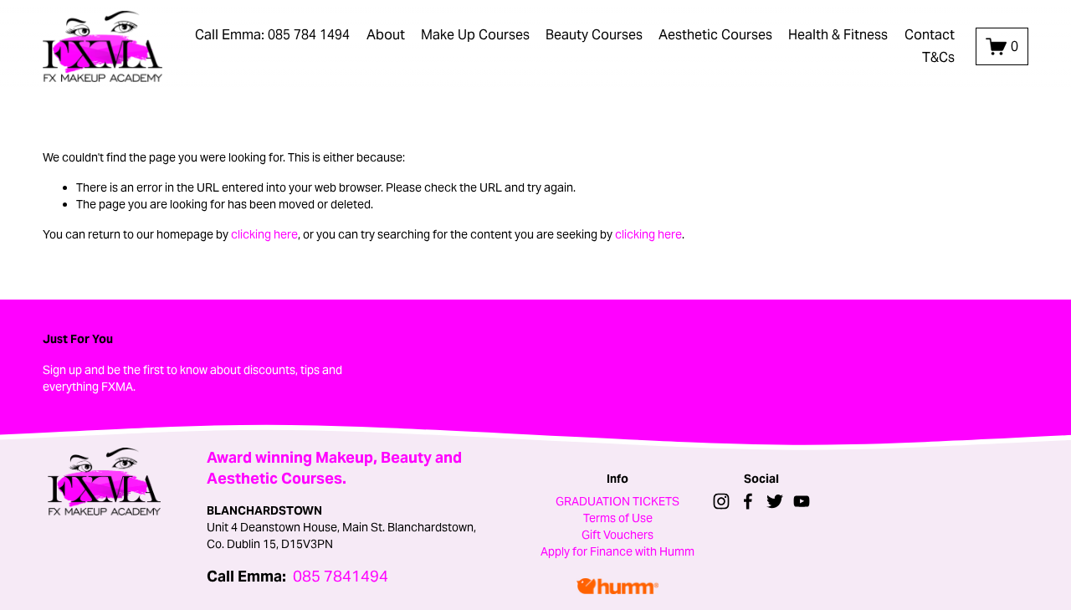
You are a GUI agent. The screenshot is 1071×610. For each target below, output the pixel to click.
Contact (929, 35)
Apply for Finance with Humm (617, 551)
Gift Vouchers (617, 534)
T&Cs (938, 57)
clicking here (264, 234)
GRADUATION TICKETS (617, 501)
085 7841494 (340, 576)
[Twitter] (774, 501)
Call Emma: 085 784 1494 (272, 35)
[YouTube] (801, 501)
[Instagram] (721, 501)
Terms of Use (618, 517)
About (385, 35)
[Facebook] (748, 501)
